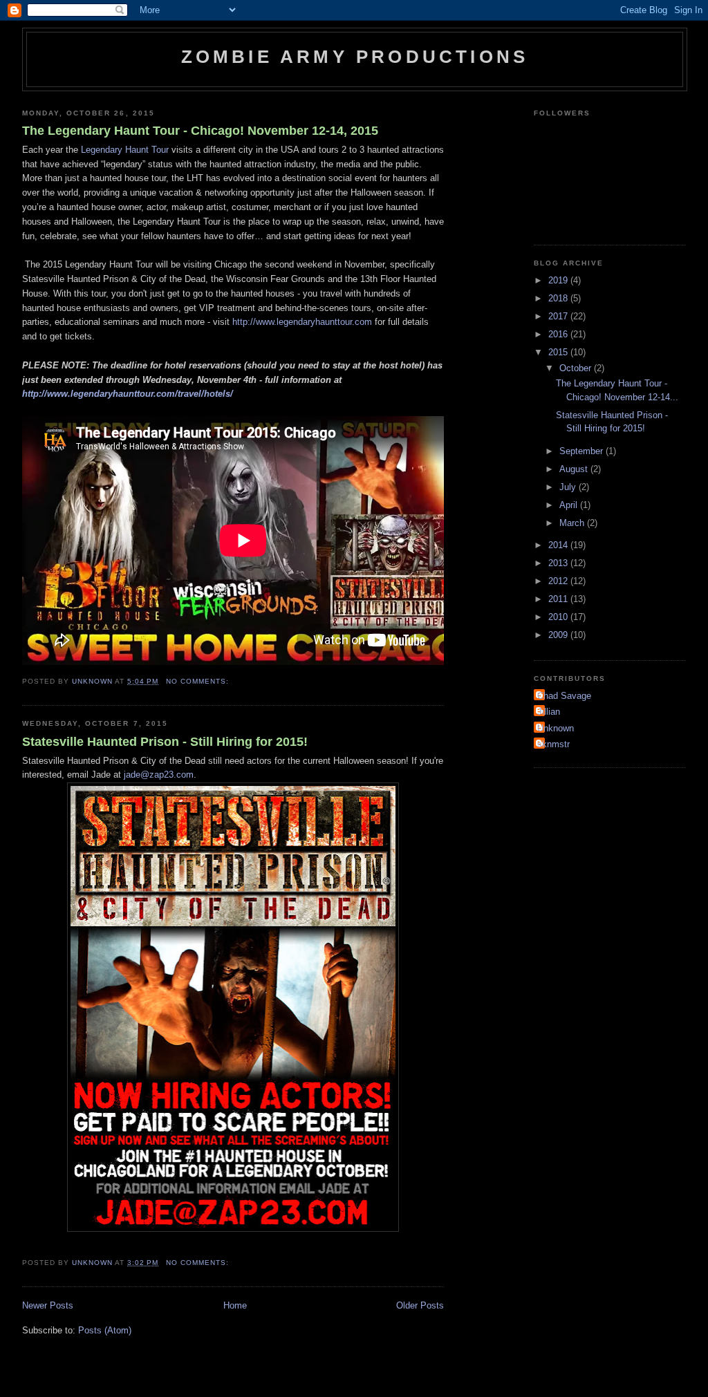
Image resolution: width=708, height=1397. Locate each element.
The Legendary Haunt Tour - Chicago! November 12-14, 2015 (200, 131)
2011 (559, 599)
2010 (559, 617)
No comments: (199, 681)
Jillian (548, 711)
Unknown (555, 728)
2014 (559, 545)
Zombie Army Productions (355, 56)
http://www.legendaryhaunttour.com (302, 322)
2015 (559, 352)
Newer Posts (47, 1305)
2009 (559, 635)
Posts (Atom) (104, 1330)
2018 (559, 298)
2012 (559, 581)
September (582, 451)
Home (235, 1305)
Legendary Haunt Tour (125, 149)
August (574, 469)
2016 (559, 334)
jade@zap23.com (159, 774)
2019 (559, 280)
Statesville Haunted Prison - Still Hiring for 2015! (165, 742)
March (573, 523)
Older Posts (420, 1305)
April (569, 505)
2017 (559, 316)
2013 (559, 563)
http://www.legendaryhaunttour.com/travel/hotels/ (127, 393)
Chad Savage (564, 696)
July (569, 487)
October (576, 368)
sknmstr (553, 744)
